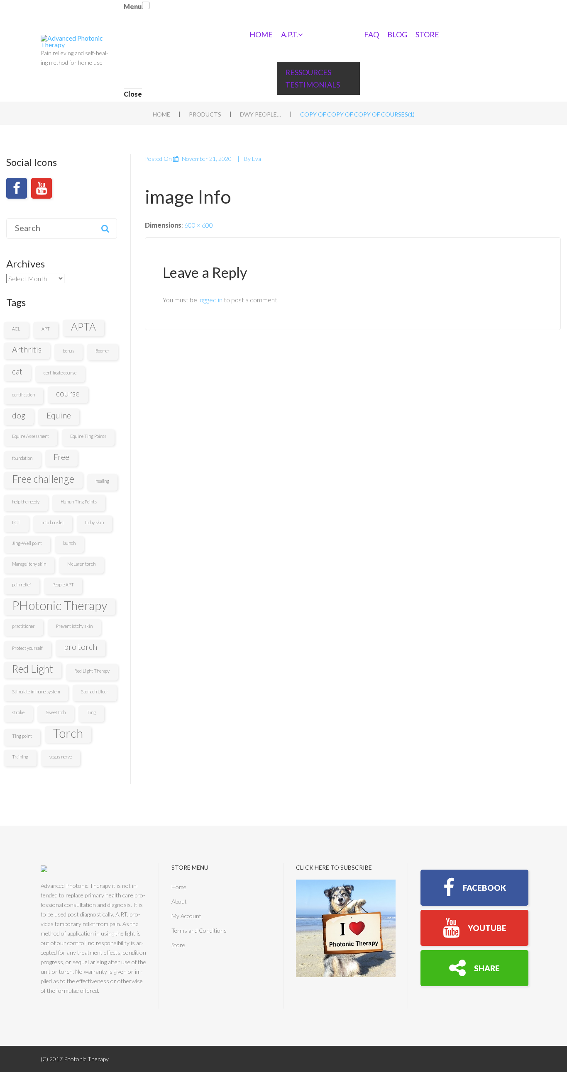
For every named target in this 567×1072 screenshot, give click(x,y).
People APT (63, 584)
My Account (186, 915)
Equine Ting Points (88, 436)
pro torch (80, 646)
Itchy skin (94, 522)
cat (17, 371)
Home (261, 34)
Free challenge (43, 479)
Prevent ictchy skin (74, 626)
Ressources (308, 72)
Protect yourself (27, 648)
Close (133, 94)
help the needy (25, 501)
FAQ (371, 34)
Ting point (22, 736)
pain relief (21, 584)
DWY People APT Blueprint (260, 114)
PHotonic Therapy (59, 605)
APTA (83, 327)
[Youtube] (41, 188)
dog (18, 415)
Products (205, 114)
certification (23, 394)
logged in (210, 300)
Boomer (102, 350)
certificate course (60, 372)
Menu (133, 6)
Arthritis (27, 349)
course (68, 393)
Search (105, 228)
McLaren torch (81, 563)
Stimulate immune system (36, 691)
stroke (18, 712)
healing (102, 481)
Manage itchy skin (29, 563)
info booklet (53, 522)
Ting (91, 712)
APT (46, 328)
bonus (68, 350)
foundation (22, 458)
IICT (16, 522)
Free (61, 457)
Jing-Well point (27, 543)
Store (427, 34)
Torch (68, 733)
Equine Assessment (30, 436)
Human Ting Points (79, 501)
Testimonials (312, 84)
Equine (58, 415)
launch (69, 543)
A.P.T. (289, 34)
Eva (256, 158)
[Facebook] (16, 188)
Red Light (32, 669)
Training (20, 756)
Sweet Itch (56, 712)
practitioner (23, 626)
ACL (16, 328)
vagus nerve (60, 756)
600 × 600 (198, 225)
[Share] (474, 968)
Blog (397, 34)
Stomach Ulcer (94, 691)
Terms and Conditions (199, 930)
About (179, 901)
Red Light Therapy (92, 670)
